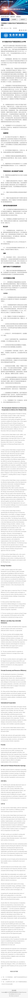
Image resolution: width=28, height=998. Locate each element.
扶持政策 (14, 19)
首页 (8, 16)
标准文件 (23, 19)
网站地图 (14, 990)
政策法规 (12, 16)
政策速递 (18, 16)
